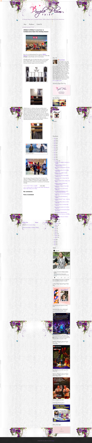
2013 (55, 239)
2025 (55, 140)
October (56, 221)
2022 (55, 145)
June (56, 228)
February (56, 235)
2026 (55, 138)
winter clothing (34, 188)
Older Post (48, 222)
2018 (55, 152)
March (56, 233)
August (56, 225)
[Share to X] (42, 185)
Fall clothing (46, 187)
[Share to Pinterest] (44, 185)
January (56, 237)
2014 (55, 159)
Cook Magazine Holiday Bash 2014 (61, 212)
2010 (55, 244)
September (57, 223)
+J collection (28, 187)
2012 (55, 241)
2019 (55, 150)
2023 (55, 143)
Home (25, 24)
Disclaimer (31, 24)
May (56, 230)
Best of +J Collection (34, 187)
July (55, 226)
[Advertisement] (59, 33)
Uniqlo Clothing (29, 188)
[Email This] (40, 185)
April (56, 232)
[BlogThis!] (41, 185)
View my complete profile (57, 80)
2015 (55, 157)
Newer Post (25, 222)
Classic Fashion (40, 187)
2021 (55, 147)
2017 (55, 154)
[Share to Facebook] (43, 185)
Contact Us (39, 24)
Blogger (52, 440)
